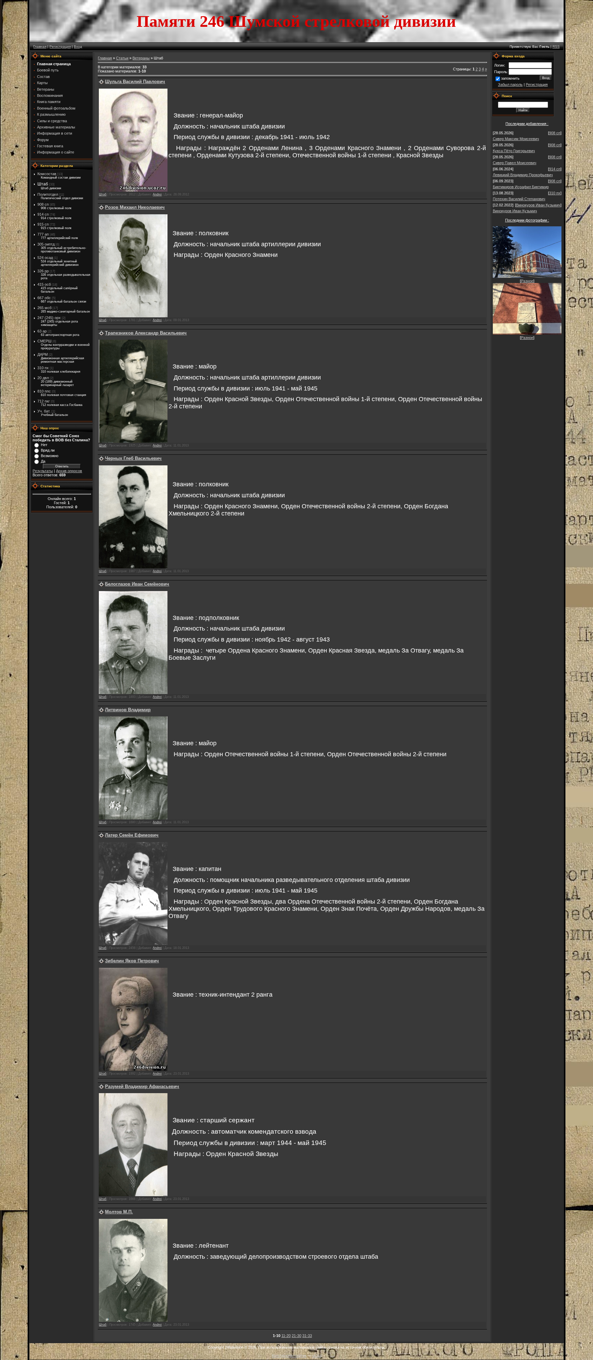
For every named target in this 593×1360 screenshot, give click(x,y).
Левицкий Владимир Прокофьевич (523, 175)
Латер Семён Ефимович (132, 835)
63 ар (42, 331)
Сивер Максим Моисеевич (516, 139)
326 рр (43, 271)
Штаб (42, 184)
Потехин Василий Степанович (519, 199)
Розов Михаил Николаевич (135, 207)
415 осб (44, 284)
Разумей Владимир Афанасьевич (142, 1086)
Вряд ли (48, 450)
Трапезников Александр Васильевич (146, 333)
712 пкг (43, 401)
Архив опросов (69, 471)
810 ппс (44, 391)
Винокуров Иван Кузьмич (538, 205)
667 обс (44, 298)
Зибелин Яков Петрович (132, 960)
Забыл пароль (510, 84)
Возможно (49, 456)
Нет (44, 445)
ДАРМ (42, 354)
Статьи (122, 58)
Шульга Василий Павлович (135, 81)
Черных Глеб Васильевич (133, 458)
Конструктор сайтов (289, 1355)
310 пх (43, 368)
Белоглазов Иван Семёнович (137, 584)
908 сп (43, 204)
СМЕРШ (44, 341)
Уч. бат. (43, 411)
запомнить (510, 78)
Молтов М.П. (119, 1211)
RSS (556, 46)
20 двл (43, 378)
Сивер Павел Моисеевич (514, 163)
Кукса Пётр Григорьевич (514, 151)
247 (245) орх (49, 318)
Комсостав (46, 174)
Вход (78, 46)
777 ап (43, 234)
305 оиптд (46, 244)
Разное (527, 281)
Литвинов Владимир (128, 709)
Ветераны (141, 58)
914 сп (43, 214)
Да (43, 461)
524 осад (45, 258)
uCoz (316, 1355)
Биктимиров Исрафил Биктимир (521, 187)
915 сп (43, 224)
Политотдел (47, 194)
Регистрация (60, 46)
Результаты (43, 471)
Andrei (157, 194)
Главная (39, 46)
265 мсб (44, 308)
